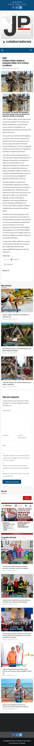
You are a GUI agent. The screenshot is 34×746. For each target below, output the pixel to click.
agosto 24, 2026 (12, 570)
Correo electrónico (22, 436)
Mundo (4, 58)
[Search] (31, 50)
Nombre (6, 435)
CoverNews (12, 743)
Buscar (4, 491)
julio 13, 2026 (11, 352)
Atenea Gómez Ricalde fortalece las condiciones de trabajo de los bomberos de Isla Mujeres (16, 601)
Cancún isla (5, 562)
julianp (5, 68)
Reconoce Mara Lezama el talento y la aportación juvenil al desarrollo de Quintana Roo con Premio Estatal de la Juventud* (17, 635)
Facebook (11, 4)
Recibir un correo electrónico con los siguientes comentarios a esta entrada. (16, 467)
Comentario (7, 410)
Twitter (24, 4)
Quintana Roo (17, 310)
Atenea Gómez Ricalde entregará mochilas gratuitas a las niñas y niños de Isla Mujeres (15, 567)
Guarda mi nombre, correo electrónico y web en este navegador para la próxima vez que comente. (16, 458)
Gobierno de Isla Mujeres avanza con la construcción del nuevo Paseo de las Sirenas (15, 706)
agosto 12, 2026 (12, 319)
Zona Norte (19, 562)
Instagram (17, 4)
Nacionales (10, 310)
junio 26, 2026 (12, 386)
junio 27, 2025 (12, 68)
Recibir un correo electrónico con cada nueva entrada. (16, 475)
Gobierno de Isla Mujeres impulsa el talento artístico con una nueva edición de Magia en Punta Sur (17, 671)
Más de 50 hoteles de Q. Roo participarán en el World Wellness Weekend (17, 350)
